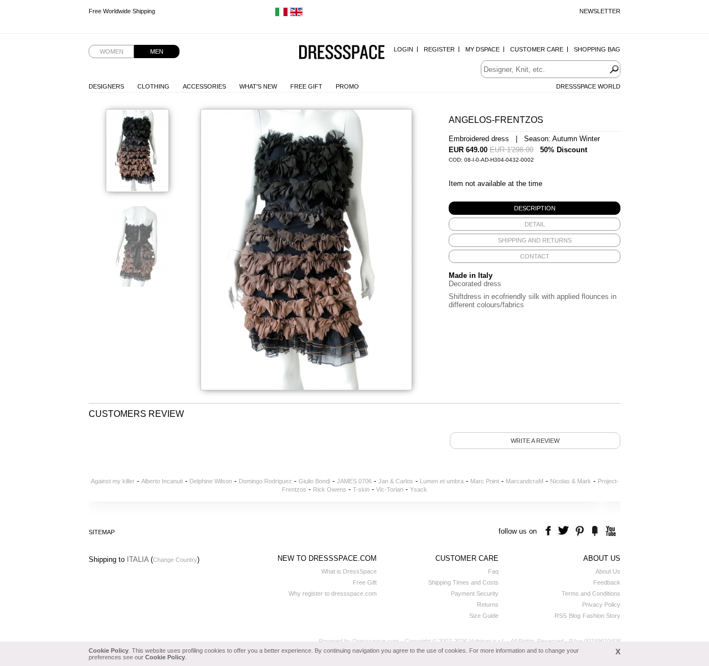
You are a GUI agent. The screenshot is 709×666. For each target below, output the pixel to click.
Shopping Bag (597, 49)
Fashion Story (601, 615)
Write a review (535, 440)
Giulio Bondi (314, 481)
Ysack (418, 489)
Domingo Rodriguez (265, 481)
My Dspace (482, 49)
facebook (549, 531)
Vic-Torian (389, 489)
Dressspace (341, 53)
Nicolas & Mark (570, 481)
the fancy (594, 531)
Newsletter (599, 11)
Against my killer (113, 481)
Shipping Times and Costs (463, 582)
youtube (609, 531)
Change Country (175, 559)
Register (439, 49)
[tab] (534, 208)
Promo (347, 86)
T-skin (361, 489)
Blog (574, 615)
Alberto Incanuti (162, 481)
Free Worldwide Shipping (122, 11)
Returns (488, 604)
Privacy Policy (601, 604)
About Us (607, 571)
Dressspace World (588, 86)
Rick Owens (329, 489)
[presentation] (534, 208)
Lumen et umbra (442, 481)
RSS (560, 615)
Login (403, 49)
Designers (106, 86)
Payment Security (475, 593)
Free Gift (306, 86)
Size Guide (484, 615)
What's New (258, 86)
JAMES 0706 (354, 481)
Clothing (153, 86)
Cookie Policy (109, 650)
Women (112, 51)
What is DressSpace (349, 571)
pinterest (579, 531)
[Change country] (281, 14)
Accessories (204, 86)
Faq (493, 571)
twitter (564, 531)
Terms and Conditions (591, 593)
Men (156, 51)
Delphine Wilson (210, 481)
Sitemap (102, 532)
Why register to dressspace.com (333, 593)
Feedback (606, 582)
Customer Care (536, 49)
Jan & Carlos (395, 481)
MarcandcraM (524, 481)
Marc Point (484, 481)
